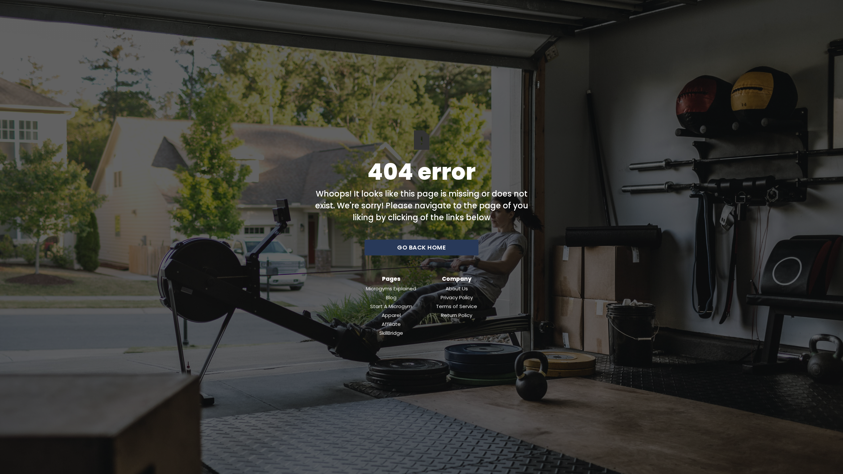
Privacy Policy (457, 297)
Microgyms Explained (391, 288)
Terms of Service (456, 306)
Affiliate (391, 324)
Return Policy (456, 315)
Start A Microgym (391, 306)
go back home (421, 247)
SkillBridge (391, 333)
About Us (457, 288)
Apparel (391, 315)
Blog (391, 297)
